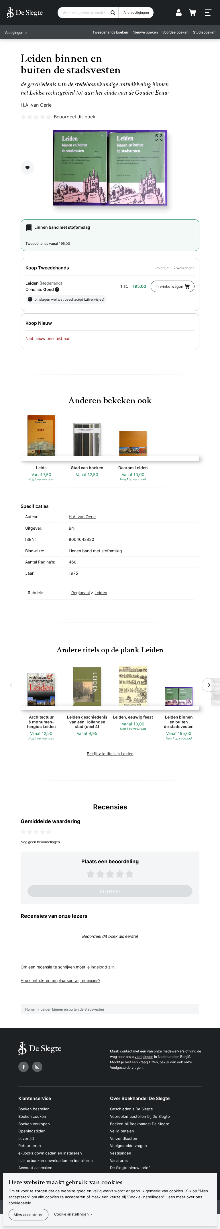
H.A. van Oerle (36, 105)
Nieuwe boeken (145, 32)
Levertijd (26, 1138)
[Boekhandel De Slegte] (25, 12)
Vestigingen (120, 1153)
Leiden (101, 592)
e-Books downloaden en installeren (50, 1153)
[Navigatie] (208, 13)
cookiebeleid (20, 1203)
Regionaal (80, 592)
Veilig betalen (122, 1131)
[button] (11, 685)
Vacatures (119, 1160)
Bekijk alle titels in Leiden (110, 753)
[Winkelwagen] (192, 12)
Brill (72, 528)
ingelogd (99, 966)
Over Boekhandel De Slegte (140, 1098)
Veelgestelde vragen (126, 1067)
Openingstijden (32, 1131)
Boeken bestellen (34, 1109)
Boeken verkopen (34, 1124)
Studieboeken (204, 32)
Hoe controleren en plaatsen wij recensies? (60, 980)
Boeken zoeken (32, 1116)
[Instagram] (37, 1067)
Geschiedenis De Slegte (131, 1109)
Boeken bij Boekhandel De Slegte (139, 1124)
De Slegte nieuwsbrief (130, 1167)
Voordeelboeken (175, 32)
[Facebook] (23, 1067)
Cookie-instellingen (71, 1214)
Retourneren (29, 1145)
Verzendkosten (123, 1138)
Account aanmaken (35, 1167)
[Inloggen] (179, 12)
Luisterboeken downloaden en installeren (55, 1160)
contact (126, 1051)
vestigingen (144, 1056)
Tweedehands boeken (110, 32)
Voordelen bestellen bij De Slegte (140, 1116)
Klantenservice (34, 1098)
